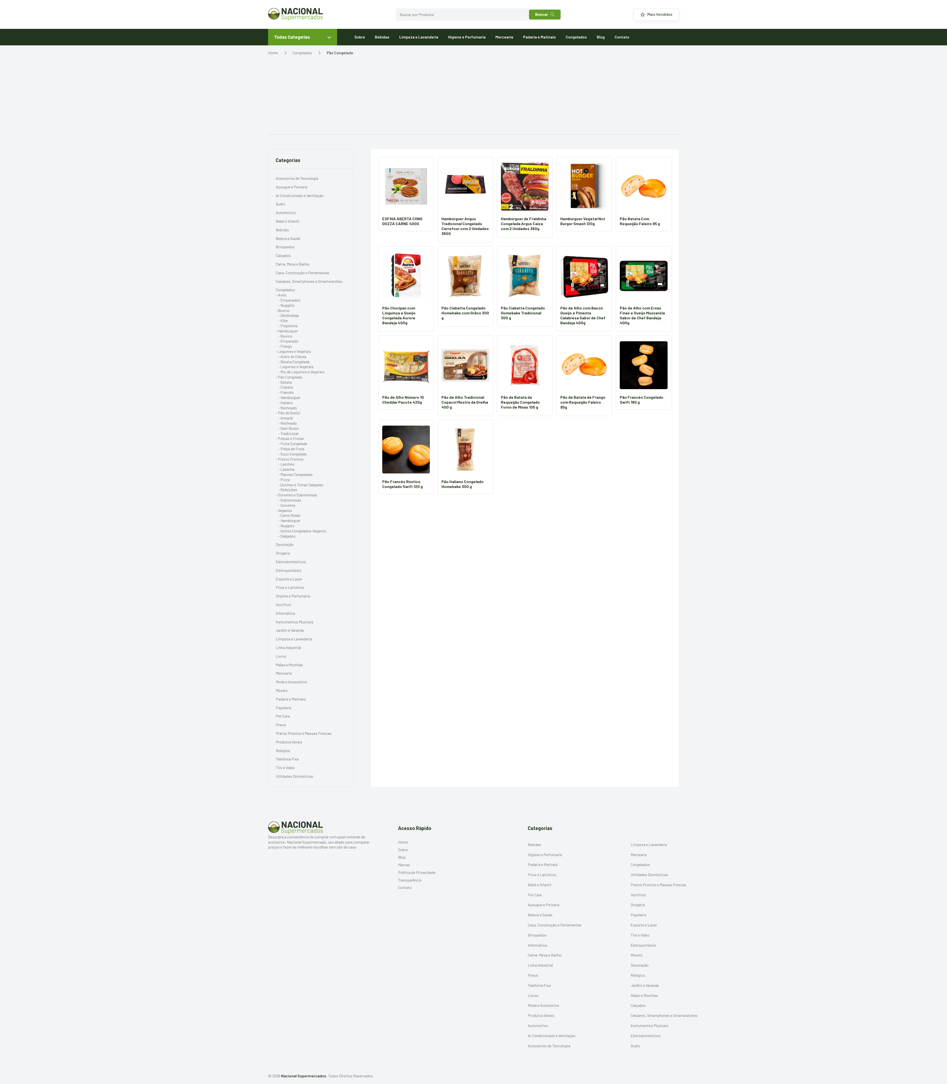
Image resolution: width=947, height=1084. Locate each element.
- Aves (281, 294)
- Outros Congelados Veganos (302, 530)
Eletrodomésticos (291, 561)
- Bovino (283, 310)
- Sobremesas (289, 500)
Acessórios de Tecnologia (297, 178)
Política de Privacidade (417, 872)
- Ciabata (285, 387)
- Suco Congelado (292, 454)
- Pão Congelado (289, 377)
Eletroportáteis (288, 570)
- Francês (286, 392)
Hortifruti (283, 604)
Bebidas (382, 37)
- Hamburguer (287, 330)
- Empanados (289, 300)
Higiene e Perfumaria (467, 37)
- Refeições (287, 489)
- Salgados (286, 536)
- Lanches (286, 464)
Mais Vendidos (659, 14)
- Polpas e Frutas (290, 438)
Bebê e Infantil (287, 221)
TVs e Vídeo (285, 767)
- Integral (285, 418)
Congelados (576, 37)
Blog (601, 37)
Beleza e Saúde (288, 238)
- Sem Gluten (288, 428)
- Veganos (284, 510)
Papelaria (283, 707)
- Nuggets (286, 305)
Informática (285, 613)
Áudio (280, 203)
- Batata (285, 382)
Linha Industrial (288, 647)
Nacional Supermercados (303, 1075)
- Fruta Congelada (292, 443)
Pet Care (283, 716)
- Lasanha (286, 469)
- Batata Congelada (294, 361)
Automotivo (286, 212)
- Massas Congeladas (295, 474)
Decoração (285, 544)
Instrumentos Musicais (294, 621)
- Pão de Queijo (288, 412)
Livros (281, 656)
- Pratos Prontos (290, 459)
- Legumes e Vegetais (293, 351)
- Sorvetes (286, 505)
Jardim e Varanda (290, 630)
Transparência (409, 880)
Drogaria (283, 553)
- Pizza (284, 479)
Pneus (281, 724)
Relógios (283, 750)
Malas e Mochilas (289, 664)
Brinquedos (285, 246)
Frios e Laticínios (290, 587)
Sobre (359, 37)
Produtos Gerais (289, 742)
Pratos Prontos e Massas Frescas (303, 733)
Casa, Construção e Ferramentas (302, 272)
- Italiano (285, 402)
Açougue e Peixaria (291, 186)
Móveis (282, 690)
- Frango (285, 346)
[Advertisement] (473, 97)
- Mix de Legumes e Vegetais (301, 371)
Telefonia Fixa (287, 759)
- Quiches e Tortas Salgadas (300, 484)
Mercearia (504, 37)
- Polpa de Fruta (291, 448)
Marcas (404, 864)
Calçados (283, 255)
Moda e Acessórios (291, 681)
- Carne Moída (289, 515)
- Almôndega (288, 315)
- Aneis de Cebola (292, 356)
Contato (622, 37)
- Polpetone (288, 325)
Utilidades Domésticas (294, 776)
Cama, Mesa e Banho (293, 264)
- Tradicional (288, 433)
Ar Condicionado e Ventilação (300, 195)
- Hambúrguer (289, 397)
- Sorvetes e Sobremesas (296, 494)
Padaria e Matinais (539, 37)
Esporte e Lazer (289, 579)
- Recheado (287, 407)
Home (273, 52)
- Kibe (283, 320)
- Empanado (288, 341)
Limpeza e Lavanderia (418, 37)
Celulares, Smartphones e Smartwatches (309, 281)
